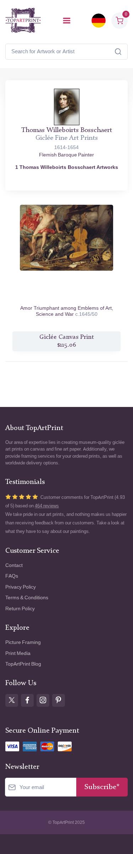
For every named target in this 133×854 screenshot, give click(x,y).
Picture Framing (23, 642)
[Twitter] (11, 700)
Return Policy (20, 609)
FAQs (11, 576)
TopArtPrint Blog (23, 664)
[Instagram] (43, 700)
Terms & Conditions (26, 598)
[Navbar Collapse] (67, 20)
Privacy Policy (20, 587)
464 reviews (47, 505)
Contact (14, 565)
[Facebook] (27, 700)
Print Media (18, 653)
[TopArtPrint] (23, 20)
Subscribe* (102, 787)
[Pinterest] (58, 700)
